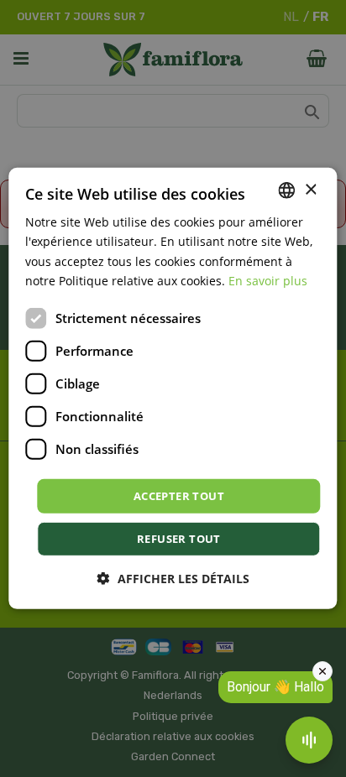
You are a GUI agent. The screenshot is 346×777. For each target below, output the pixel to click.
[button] (173, 578)
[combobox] (287, 190)
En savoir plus (267, 280)
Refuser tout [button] (179, 538)
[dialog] (172, 388)
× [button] (310, 189)
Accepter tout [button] (179, 495)
